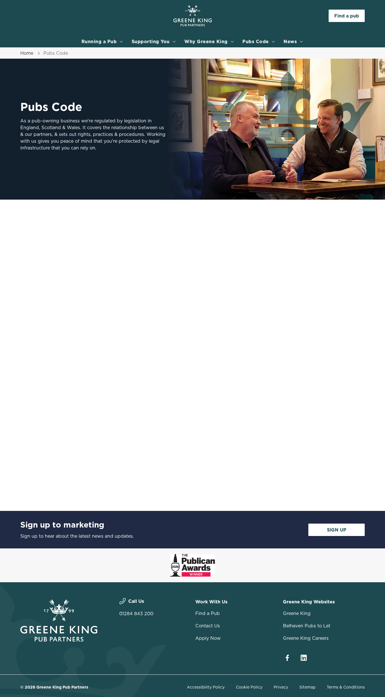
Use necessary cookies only (338, 33)
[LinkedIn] (303, 658)
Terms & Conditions (346, 687)
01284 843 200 (136, 613)
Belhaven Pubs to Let (306, 626)
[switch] (162, 63)
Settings (289, 63)
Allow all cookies (338, 14)
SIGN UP (336, 530)
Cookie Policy (249, 687)
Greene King (297, 613)
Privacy (281, 687)
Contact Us (207, 626)
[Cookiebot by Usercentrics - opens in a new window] (36, 63)
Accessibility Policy (206, 687)
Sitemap (307, 687)
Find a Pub (207, 613)
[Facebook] (287, 658)
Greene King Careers (306, 638)
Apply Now (208, 638)
